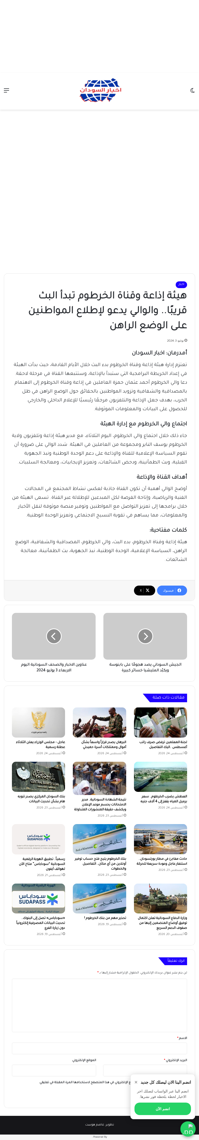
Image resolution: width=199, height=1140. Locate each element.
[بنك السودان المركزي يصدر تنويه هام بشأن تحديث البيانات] (38, 777)
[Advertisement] (99, 36)
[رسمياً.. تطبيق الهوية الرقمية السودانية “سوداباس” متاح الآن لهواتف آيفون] (38, 839)
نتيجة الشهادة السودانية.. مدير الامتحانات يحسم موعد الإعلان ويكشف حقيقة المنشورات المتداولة (100, 805)
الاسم (182, 1038)
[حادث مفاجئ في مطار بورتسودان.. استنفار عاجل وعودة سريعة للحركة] (160, 839)
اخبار (181, 284)
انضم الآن (163, 1109)
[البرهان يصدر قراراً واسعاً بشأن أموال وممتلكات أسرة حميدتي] (99, 722)
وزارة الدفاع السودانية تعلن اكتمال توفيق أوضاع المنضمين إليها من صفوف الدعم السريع (162, 923)
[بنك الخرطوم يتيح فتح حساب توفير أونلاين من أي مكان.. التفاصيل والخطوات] (99, 839)
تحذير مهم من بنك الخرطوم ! (105, 918)
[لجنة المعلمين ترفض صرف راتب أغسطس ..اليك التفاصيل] (160, 722)
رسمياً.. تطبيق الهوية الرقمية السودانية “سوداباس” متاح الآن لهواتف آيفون (42, 864)
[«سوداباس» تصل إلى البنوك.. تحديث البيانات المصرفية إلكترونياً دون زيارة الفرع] (38, 899)
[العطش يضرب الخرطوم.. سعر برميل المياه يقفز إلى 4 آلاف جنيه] (160, 777)
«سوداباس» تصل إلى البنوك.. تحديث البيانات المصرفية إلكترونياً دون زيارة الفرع (40, 923)
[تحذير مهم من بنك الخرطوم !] (99, 899)
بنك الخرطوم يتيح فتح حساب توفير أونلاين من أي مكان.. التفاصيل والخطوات (100, 864)
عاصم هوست (94, 1125)
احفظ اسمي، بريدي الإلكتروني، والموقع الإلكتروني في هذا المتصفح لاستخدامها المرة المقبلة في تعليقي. (111, 1082)
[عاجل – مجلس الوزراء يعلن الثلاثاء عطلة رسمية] (38, 722)
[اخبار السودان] (99, 91)
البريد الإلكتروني (175, 1060)
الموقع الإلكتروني (84, 1060)
